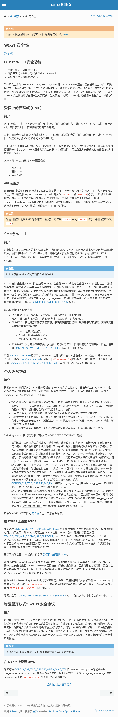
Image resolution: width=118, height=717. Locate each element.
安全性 (35, 513)
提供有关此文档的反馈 (59, 684)
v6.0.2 (66, 34)
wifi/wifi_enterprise (20, 355)
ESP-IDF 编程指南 (61, 5)
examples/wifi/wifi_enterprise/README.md (33, 363)
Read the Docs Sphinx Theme (64, 711)
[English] (8, 53)
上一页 (12, 693)
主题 (35, 711)
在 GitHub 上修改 (103, 16)
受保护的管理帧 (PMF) (55, 554)
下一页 (106, 693)
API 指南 (14, 16)
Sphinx (13, 711)
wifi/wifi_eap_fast (31, 359)
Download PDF (105, 710)
